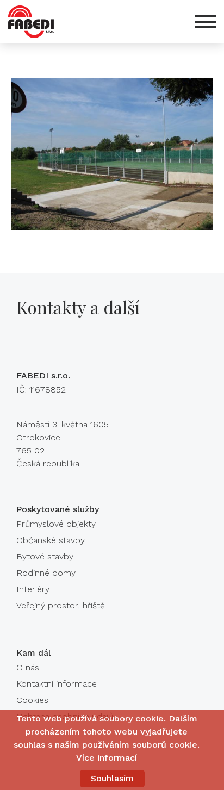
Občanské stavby (50, 540)
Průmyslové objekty (56, 524)
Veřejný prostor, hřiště (60, 605)
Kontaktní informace (56, 684)
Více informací (106, 757)
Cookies (32, 700)
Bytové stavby (44, 556)
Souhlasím (112, 778)
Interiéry (32, 589)
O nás (27, 667)
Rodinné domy (46, 573)
